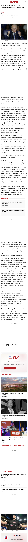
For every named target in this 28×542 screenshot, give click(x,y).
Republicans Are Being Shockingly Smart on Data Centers (13, 394)
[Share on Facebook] (7, 345)
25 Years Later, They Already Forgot (11, 484)
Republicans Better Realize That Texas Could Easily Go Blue (13, 475)
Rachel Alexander (5, 418)
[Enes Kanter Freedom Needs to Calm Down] (14, 522)
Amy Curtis (4, 442)
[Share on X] (2, 345)
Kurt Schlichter (4, 396)
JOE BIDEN (11, 350)
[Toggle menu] (2, 2)
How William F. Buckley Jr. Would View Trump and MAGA (13, 416)
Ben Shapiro (4, 10)
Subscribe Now (20, 368)
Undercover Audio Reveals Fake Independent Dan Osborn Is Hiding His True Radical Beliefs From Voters (13, 439)
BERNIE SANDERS (4, 350)
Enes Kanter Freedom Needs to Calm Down (13, 489)
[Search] (25, 1)
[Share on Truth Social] (5, 345)
